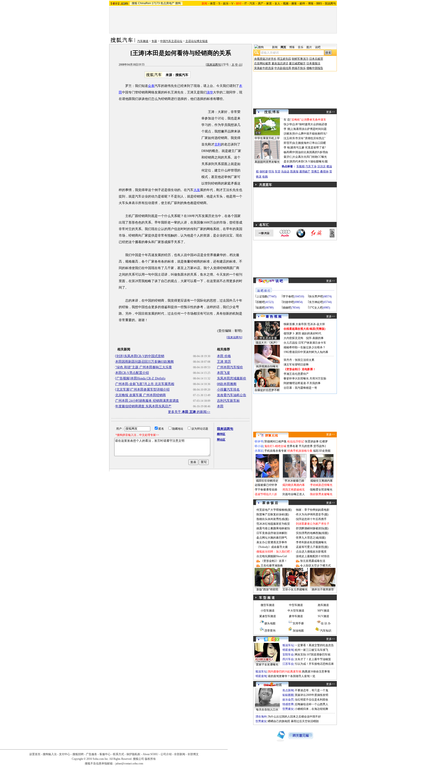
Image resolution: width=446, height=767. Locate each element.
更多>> (330, 112)
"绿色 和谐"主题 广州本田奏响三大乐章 (143, 367)
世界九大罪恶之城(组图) (311, 537)
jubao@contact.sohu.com (129, 763)
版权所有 (150, 758)
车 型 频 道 (267, 597)
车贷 (277, 171)
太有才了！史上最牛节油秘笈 (313, 659)
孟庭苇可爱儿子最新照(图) (312, 547)
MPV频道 (323, 610)
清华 (210, 92)
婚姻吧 (287, 307)
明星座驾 (288, 650)
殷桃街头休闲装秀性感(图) (272, 519)
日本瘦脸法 (313, 63)
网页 (283, 47)
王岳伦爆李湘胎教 (272, 565)
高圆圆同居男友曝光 (267, 162)
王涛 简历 (224, 361)
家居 (269, 3)
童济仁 (288, 156)
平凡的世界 (306, 446)
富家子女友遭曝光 (267, 664)
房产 (260, 3)
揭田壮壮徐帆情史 (267, 480)
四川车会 (288, 659)
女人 (277, 3)
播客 (294, 3)
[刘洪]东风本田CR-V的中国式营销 (139, 356)
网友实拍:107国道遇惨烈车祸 (312, 654)
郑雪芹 (288, 143)
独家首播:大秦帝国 (295, 324)
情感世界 (288, 704)
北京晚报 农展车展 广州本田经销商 (140, 395)
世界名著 (292, 446)
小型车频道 (268, 610)
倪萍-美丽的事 (315, 338)
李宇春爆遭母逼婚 (266, 489)
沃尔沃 (321, 166)
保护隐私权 (133, 754)
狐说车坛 (288, 645)
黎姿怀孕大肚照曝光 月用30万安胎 (305, 378)
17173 (156, 3)
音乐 (300, 47)
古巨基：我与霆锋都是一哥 (300, 387)
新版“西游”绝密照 (267, 589)
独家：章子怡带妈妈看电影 (312, 509)
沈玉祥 (288, 138)
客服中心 (105, 754)
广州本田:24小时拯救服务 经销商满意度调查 (147, 400)
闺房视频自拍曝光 (267, 366)
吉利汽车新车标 (228, 400)
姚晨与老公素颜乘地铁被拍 (273, 528)
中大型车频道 (296, 610)
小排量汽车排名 (228, 389)
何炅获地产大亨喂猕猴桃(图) (274, 509)
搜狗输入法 (50, 754)
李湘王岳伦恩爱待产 (296, 373)
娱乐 (226, 3)
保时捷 (263, 171)
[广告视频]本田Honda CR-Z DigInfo (140, 378)
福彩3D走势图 (322, 450)
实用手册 (298, 623)
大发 (196, 190)
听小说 (259, 446)
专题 (154, 41)
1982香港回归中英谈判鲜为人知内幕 (306, 352)
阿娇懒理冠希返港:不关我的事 (302, 383)
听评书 (259, 441)
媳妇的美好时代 (311, 333)
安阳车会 (288, 654)
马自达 (285, 171)
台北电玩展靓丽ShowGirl (271, 556)
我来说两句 (214, 64)
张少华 (288, 124)
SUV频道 (323, 616)
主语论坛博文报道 (196, 41)
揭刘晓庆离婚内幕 (293, 485)
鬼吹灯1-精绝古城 (275, 446)
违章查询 (269, 630)
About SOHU (150, 754)
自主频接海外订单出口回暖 (309, 143)
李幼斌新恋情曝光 (321, 485)
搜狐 (134, 3)
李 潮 (287, 129)
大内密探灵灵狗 (293, 338)
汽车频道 (142, 41)
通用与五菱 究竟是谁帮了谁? (308, 147)
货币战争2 (319, 446)
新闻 (275, 47)
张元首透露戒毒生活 (312, 561)
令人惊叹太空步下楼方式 (315, 565)
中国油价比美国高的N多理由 (310, 152)
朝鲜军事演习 (300, 58)
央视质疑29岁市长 (265, 58)
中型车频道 (296, 605)
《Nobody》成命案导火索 (272, 547)
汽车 (252, 3)
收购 (265, 176)
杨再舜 (288, 152)
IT (245, 3)
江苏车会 (288, 663)
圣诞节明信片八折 (266, 494)
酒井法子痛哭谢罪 (323, 589)
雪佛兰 (315, 171)
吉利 (217, 144)
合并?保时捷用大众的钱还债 (309, 124)
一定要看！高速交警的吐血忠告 (314, 645)
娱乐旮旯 (288, 699)
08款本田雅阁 (226, 384)
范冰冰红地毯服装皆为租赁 (273, 523)
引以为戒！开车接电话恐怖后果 (314, 663)
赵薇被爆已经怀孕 (266, 485)
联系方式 (118, 754)
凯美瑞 (294, 171)
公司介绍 (166, 754)
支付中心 (64, 754)
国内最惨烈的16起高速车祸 (284, 671)
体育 (213, 3)
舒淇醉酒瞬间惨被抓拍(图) (312, 528)
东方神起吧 (316, 302)
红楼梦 (323, 441)
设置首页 (34, 754)
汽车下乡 (311, 166)
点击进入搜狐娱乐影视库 (311, 551)
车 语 (287, 119)
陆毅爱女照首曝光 (321, 489)
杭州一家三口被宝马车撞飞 (311, 650)
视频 (286, 3)
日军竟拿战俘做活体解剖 (271, 533)
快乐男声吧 (316, 296)
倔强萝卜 (289, 333)
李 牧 (287, 147)
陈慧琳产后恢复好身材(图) (272, 514)
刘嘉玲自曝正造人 (293, 494)
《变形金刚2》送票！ (274, 561)
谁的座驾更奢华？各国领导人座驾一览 (291, 676)
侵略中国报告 (314, 68)
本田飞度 (223, 373)
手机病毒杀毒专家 (275, 450)
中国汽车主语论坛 (171, 41)
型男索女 (288, 709)
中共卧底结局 (282, 68)
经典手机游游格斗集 (299, 450)
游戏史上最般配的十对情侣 (312, 556)
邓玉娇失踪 (284, 58)
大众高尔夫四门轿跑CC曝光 (309, 156)
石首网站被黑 (262, 63)
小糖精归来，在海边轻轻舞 (311, 709)
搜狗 (178, 3)
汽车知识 (325, 630)
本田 (220, 406)
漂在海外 (261, 716)
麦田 (298, 333)
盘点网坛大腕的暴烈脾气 (271, 537)
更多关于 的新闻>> (189, 412)
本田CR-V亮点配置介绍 (132, 373)
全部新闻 (179, 754)
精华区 (221, 434)
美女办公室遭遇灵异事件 (271, 542)
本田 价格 (224, 356)
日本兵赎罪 (316, 58)
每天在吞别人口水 (267, 709)
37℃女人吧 (316, 307)
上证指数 (262, 296)
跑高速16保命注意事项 (316, 671)
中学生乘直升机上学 (267, 138)
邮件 (302, 3)
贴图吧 (260, 307)
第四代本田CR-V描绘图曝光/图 (309, 161)
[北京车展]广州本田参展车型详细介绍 (142, 389)
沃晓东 (288, 133)
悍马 (271, 171)
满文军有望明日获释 (296, 364)
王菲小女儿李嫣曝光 (295, 589)
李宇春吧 (288, 296)
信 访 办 (326, 623)
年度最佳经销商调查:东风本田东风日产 (143, 406)
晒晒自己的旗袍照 (279, 721)
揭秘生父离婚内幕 (321, 480)
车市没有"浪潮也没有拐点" (308, 138)
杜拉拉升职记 (295, 441)
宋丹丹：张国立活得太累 (299, 360)
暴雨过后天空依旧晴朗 (305, 721)
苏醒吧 (260, 302)
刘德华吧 (288, 302)
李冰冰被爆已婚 (294, 480)
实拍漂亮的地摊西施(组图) (312, 533)
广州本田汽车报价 (230, 367)
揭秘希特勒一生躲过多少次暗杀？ (304, 347)
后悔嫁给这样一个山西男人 (311, 704)
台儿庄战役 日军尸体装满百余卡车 (305, 342)
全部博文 (193, 754)
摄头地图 (269, 623)
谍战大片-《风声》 (267, 342)
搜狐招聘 (78, 754)
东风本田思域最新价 (231, 378)
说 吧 (279, 281)
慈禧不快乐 (299, 68)
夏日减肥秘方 (297, 63)
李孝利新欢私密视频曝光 (311, 542)
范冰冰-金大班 (316, 324)
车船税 (300, 166)
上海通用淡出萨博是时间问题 (308, 129)
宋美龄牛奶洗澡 (264, 68)
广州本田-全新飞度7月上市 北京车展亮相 (144, 384)
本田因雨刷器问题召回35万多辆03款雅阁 (144, 361)
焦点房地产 (167, 3)
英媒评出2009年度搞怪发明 (311, 695)
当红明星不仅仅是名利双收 (311, 699)
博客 (311, 3)
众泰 (151, 86)
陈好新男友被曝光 (321, 494)
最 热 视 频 (274, 316)
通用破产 (304, 171)
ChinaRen (144, 3)
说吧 (318, 47)
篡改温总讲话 (280, 63)
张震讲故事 (312, 441)
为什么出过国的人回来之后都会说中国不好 (294, 716)
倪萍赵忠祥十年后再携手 (311, 519)
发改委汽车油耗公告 (231, 395)
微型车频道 (268, 605)
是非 (286, 161)
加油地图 (298, 630)
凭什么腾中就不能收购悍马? (309, 133)
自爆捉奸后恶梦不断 (267, 390)
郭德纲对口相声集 (275, 441)
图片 (309, 47)
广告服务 (91, 754)
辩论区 (221, 439)
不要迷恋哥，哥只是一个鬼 (311, 690)
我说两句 (330, 3)
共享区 (259, 450)
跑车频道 (323, 605)
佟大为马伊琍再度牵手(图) (312, 514)
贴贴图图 (288, 695)
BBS (319, 3)
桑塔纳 (324, 171)
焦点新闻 (288, 690)
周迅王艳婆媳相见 (293, 489)
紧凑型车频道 (267, 616)
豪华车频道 (296, 616)
